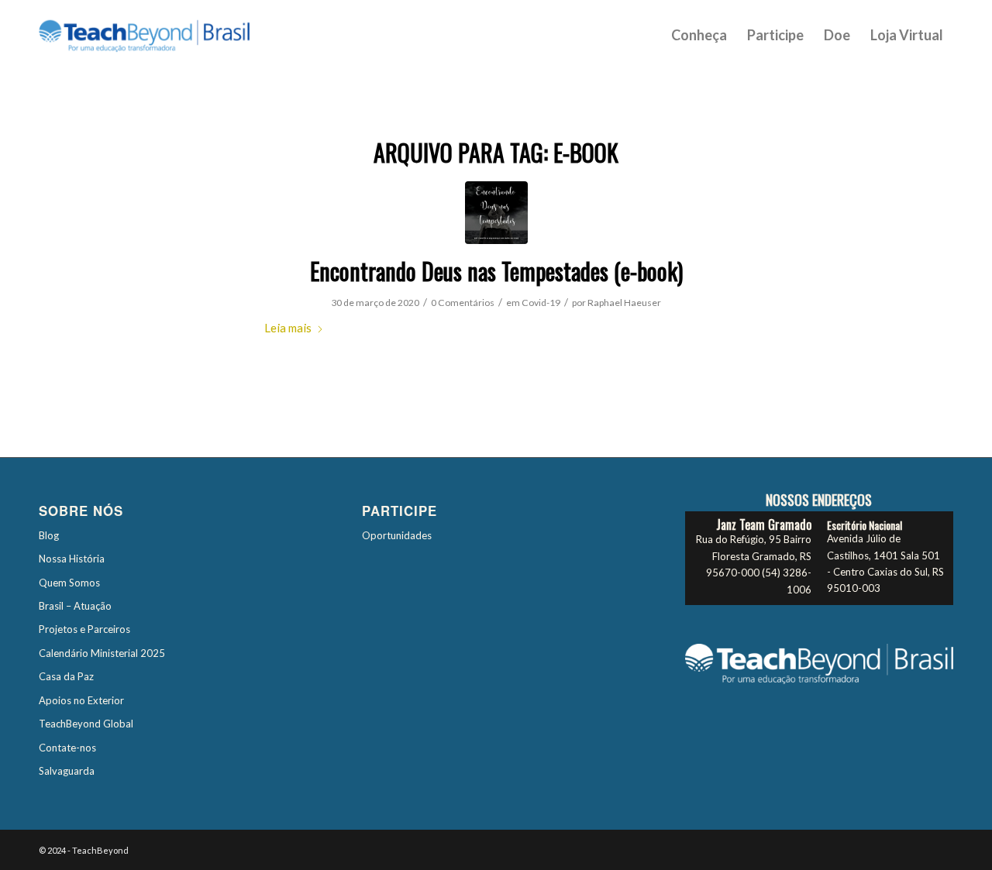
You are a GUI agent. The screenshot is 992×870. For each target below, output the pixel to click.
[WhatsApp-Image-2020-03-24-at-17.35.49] (496, 212)
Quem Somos (69, 582)
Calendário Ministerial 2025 (102, 653)
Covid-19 (541, 302)
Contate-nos (67, 747)
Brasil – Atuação (75, 606)
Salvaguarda (67, 771)
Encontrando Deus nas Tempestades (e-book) (496, 270)
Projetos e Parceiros (84, 629)
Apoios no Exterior (81, 700)
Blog (49, 535)
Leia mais (288, 328)
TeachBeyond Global (86, 723)
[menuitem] (699, 35)
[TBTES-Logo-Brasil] (164, 35)
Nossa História (72, 558)
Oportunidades (397, 535)
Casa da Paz (66, 676)
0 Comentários (462, 302)
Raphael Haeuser (624, 302)
